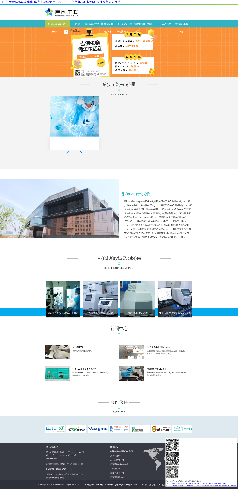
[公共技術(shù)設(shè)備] (100, 299)
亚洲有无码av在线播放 (215, 485)
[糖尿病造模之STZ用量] (131, 380)
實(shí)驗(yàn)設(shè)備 (122, 31)
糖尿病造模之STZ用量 (156, 369)
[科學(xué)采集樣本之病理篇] (57, 380)
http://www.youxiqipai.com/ (72, 464)
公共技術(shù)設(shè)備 (100, 313)
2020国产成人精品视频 (185, 485)
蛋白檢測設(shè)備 (138, 313)
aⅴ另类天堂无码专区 (230, 485)
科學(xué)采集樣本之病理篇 (84, 369)
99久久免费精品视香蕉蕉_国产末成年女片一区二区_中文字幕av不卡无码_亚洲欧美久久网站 (60, 2)
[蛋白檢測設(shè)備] (137, 299)
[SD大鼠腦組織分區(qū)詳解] (131, 358)
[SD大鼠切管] (57, 358)
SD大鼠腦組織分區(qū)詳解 (159, 347)
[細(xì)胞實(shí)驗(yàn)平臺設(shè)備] (63, 299)
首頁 (77, 23)
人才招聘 (167, 23)
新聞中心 (152, 23)
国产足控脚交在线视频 (200, 485)
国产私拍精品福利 (171, 485)
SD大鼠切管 (78, 347)
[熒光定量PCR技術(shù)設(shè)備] (175, 299)
